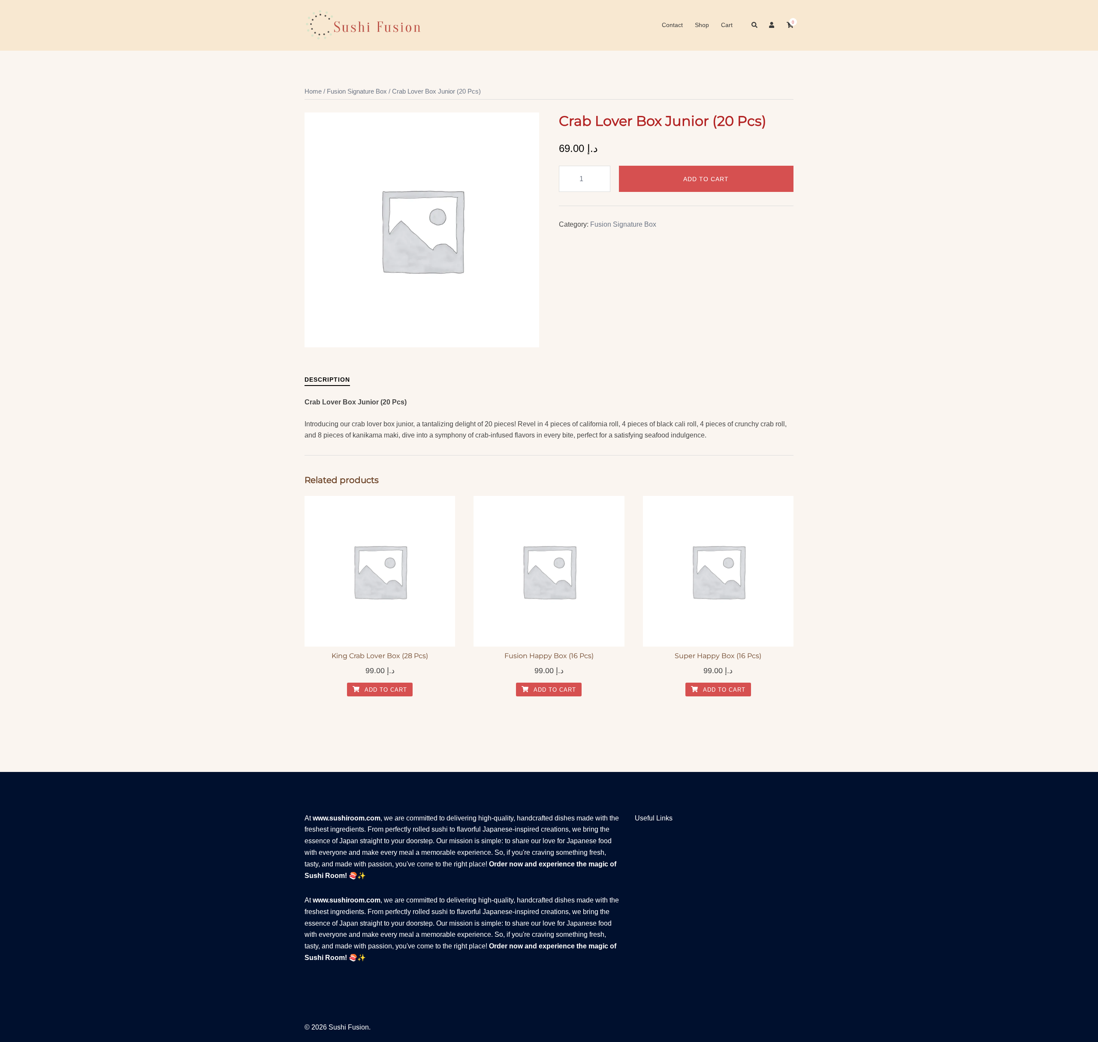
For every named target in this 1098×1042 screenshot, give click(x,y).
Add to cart (706, 179)
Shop (702, 24)
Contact (672, 24)
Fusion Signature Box (357, 91)
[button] (754, 25)
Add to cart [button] (385, 690)
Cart (727, 24)
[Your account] (772, 25)
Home (313, 91)
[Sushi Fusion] (363, 24)
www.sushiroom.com (346, 818)
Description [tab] (327, 379)
